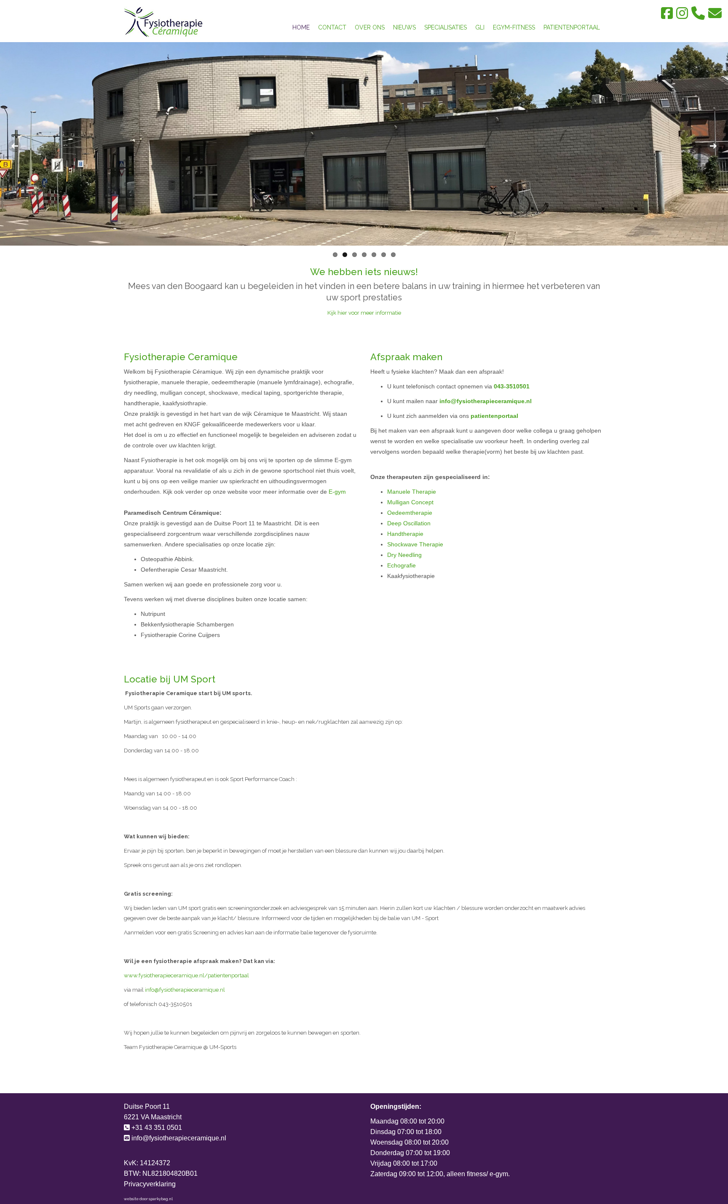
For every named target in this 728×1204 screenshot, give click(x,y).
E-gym (336, 491)
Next (713, 146)
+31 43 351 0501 (156, 1127)
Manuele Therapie (411, 491)
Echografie (401, 565)
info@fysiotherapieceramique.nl (485, 401)
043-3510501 (512, 386)
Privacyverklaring (150, 1184)
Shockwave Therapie (415, 544)
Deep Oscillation (409, 523)
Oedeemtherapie (409, 512)
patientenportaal (494, 415)
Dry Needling (404, 554)
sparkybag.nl (161, 1199)
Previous (14, 146)
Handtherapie (405, 533)
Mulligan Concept (410, 502)
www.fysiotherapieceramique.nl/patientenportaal (186, 975)
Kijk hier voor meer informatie (364, 313)
